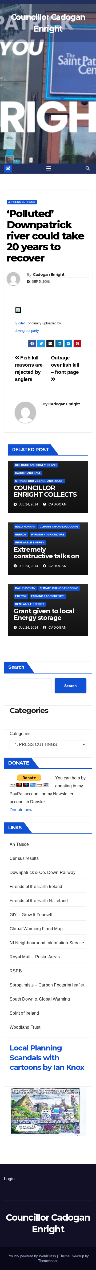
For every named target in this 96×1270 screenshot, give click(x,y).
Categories (20, 733)
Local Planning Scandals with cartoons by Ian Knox (47, 1057)
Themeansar (47, 1261)
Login (9, 1179)
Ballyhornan (25, 526)
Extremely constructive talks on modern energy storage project (46, 559)
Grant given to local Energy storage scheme (44, 617)
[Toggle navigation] (49, 169)
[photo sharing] (18, 309)
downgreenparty (27, 331)
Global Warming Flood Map (36, 928)
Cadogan (57, 504)
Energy (21, 534)
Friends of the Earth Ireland (36, 886)
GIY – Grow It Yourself (31, 914)
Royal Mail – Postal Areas (35, 957)
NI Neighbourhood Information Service (47, 943)
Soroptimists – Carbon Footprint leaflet (47, 985)
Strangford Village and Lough (39, 480)
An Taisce (19, 844)
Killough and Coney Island (36, 465)
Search (16, 667)
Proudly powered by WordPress (32, 1256)
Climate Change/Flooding (59, 526)
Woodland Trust (25, 1027)
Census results (24, 858)
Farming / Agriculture (48, 534)
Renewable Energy (29, 542)
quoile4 (20, 323)
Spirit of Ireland (24, 1013)
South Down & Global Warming (40, 999)
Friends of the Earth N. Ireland (39, 900)
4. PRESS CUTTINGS (21, 201)
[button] (88, 168)
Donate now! (22, 810)
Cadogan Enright (49, 274)
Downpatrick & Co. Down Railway (42, 872)
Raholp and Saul (28, 472)
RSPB (16, 971)
